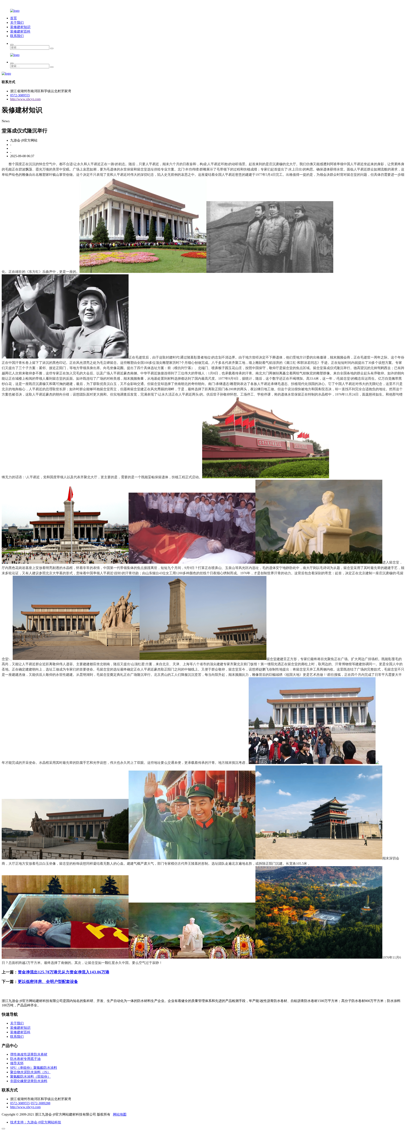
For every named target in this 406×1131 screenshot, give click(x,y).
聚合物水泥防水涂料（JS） (30, 1072)
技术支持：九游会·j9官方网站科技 (35, 1122)
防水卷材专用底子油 (25, 1059)
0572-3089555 (20, 95)
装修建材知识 (20, 27)
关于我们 (17, 22)
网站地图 (119, 1114)
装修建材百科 (20, 31)
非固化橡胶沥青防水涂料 (28, 1081)
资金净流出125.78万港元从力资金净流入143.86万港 (63, 972)
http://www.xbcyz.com (25, 99)
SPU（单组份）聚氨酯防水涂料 (33, 1067)
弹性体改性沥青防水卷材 (28, 1054)
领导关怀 (17, 1063)
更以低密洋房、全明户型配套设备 (48, 981)
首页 (13, 18)
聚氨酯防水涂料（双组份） (30, 1076)
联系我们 (17, 36)
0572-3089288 (40, 1103)
